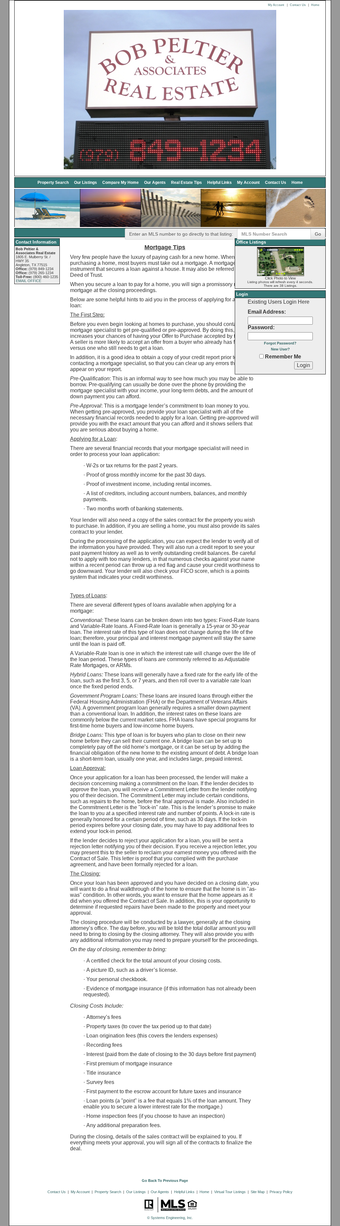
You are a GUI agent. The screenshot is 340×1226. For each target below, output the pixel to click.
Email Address (266, 312)
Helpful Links (219, 182)
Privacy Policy (281, 1192)
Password (260, 327)
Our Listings (85, 182)
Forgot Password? (280, 343)
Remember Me (282, 356)
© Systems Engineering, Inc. (170, 1218)
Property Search (53, 182)
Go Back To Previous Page (165, 1181)
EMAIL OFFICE (28, 281)
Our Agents (155, 182)
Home (315, 5)
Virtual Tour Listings (230, 1192)
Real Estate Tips (186, 182)
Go (318, 234)
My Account (276, 5)
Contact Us (298, 5)
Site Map (258, 1192)
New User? (280, 349)
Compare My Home (120, 182)
